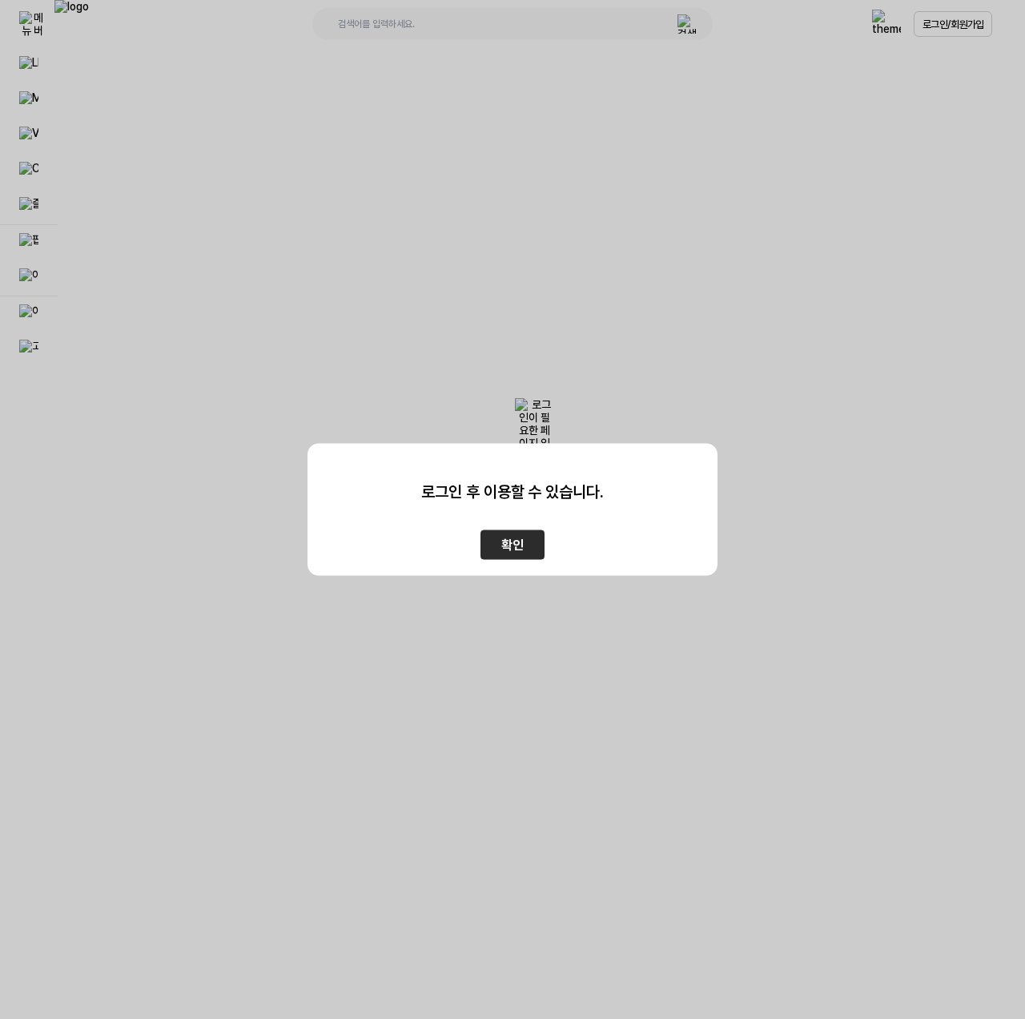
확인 (512, 545)
